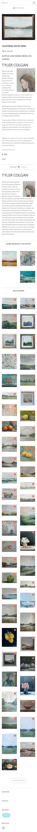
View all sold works (18, 780)
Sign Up (6, 815)
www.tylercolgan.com (8, 150)
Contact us (24, 167)
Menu (6, 3)
